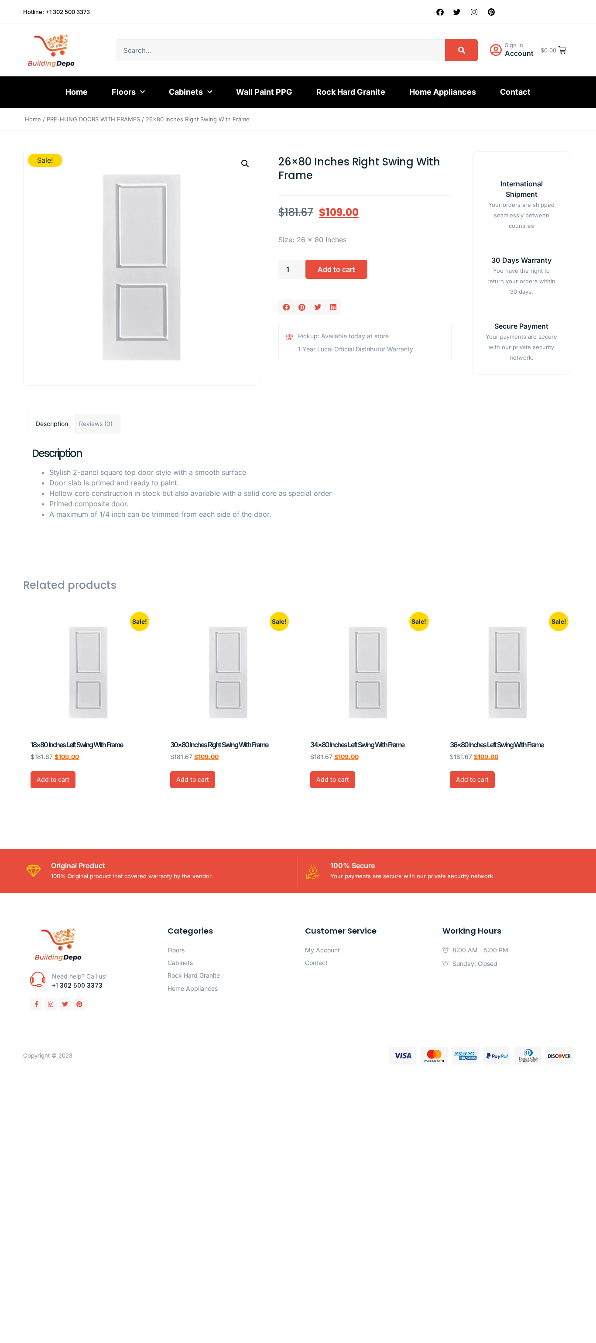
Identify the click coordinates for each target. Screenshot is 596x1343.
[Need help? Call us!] (37, 979)
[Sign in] (495, 50)
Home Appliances (442, 91)
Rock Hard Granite (350, 91)
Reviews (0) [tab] (96, 423)
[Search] (461, 50)
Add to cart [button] (53, 779)
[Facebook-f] (36, 1004)
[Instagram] (474, 11)
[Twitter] (457, 11)
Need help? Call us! (79, 976)
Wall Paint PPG (264, 91)
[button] (245, 164)
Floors (124, 91)
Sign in (514, 44)
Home (76, 91)
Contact (515, 91)
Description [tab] (52, 423)
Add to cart (336, 269)
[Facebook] (440, 11)
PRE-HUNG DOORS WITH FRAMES (93, 119)
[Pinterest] (491, 11)
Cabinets (186, 91)
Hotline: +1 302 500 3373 (56, 11)
